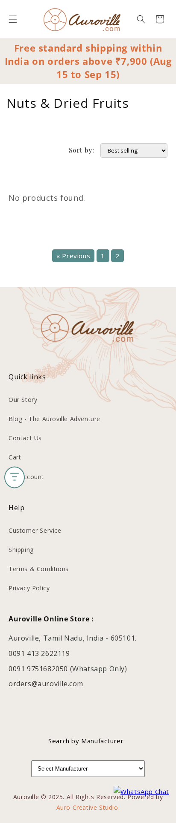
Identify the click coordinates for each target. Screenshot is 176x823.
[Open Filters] (14, 477)
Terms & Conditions (39, 569)
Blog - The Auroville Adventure (54, 419)
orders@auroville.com (46, 683)
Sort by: (81, 150)
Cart (15, 457)
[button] (12, 19)
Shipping (21, 550)
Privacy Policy (29, 588)
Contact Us (25, 438)
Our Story (23, 400)
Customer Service (35, 530)
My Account (26, 477)
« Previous (73, 255)
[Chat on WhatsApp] (141, 791)
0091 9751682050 (39, 668)
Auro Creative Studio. (88, 807)
